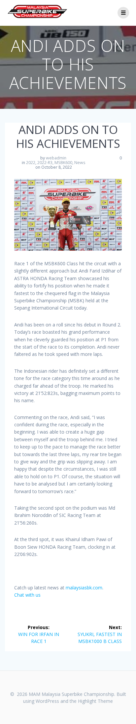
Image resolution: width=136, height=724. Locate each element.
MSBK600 (63, 162)
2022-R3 (44, 162)
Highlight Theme (95, 701)
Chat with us (27, 595)
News (79, 162)
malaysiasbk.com (84, 587)
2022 (30, 162)
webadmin (56, 158)
